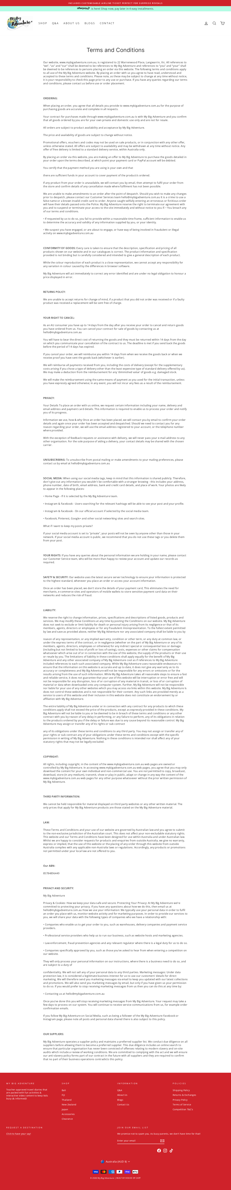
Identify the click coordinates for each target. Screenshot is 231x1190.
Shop (42, 23)
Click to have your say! (18, 1133)
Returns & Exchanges (184, 1094)
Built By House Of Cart (128, 1178)
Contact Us (123, 1104)
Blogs (90, 23)
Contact (107, 23)
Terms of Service (182, 1104)
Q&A (55, 23)
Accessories (68, 1114)
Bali (64, 1090)
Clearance (67, 1118)
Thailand (67, 1099)
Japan (65, 1109)
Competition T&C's (183, 1109)
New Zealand (69, 1104)
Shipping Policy (181, 1090)
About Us (71, 23)
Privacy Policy (180, 1099)
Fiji (63, 1094)
